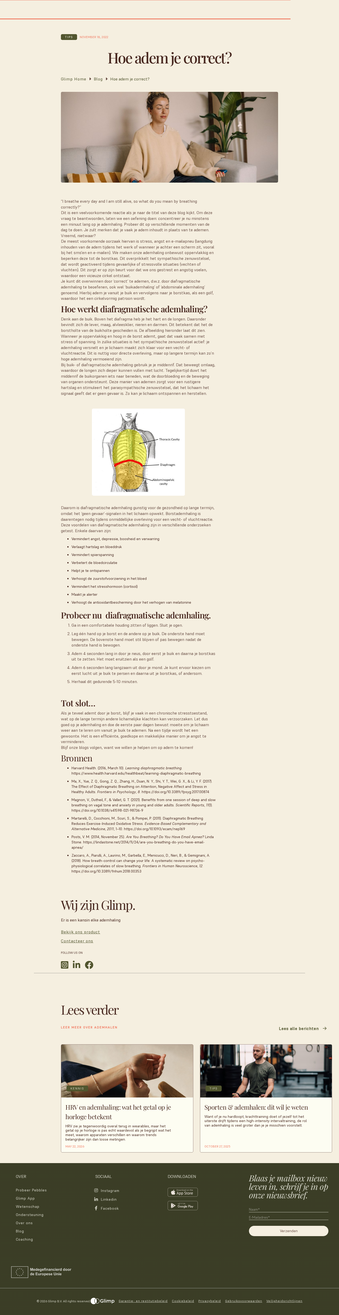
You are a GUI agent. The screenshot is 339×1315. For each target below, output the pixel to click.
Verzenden (289, 1230)
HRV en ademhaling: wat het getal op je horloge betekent (118, 1112)
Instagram (110, 1190)
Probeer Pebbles (31, 1190)
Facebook (110, 1208)
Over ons (24, 1223)
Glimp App (25, 1198)
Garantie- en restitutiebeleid (143, 1301)
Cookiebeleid (183, 1301)
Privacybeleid (209, 1301)
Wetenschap (27, 1206)
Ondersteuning (30, 1214)
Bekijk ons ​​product (80, 931)
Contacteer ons (77, 940)
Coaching (24, 1239)
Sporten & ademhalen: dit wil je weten (256, 1107)
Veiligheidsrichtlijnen (284, 1301)
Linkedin (109, 1199)
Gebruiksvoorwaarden (243, 1301)
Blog (20, 1231)
